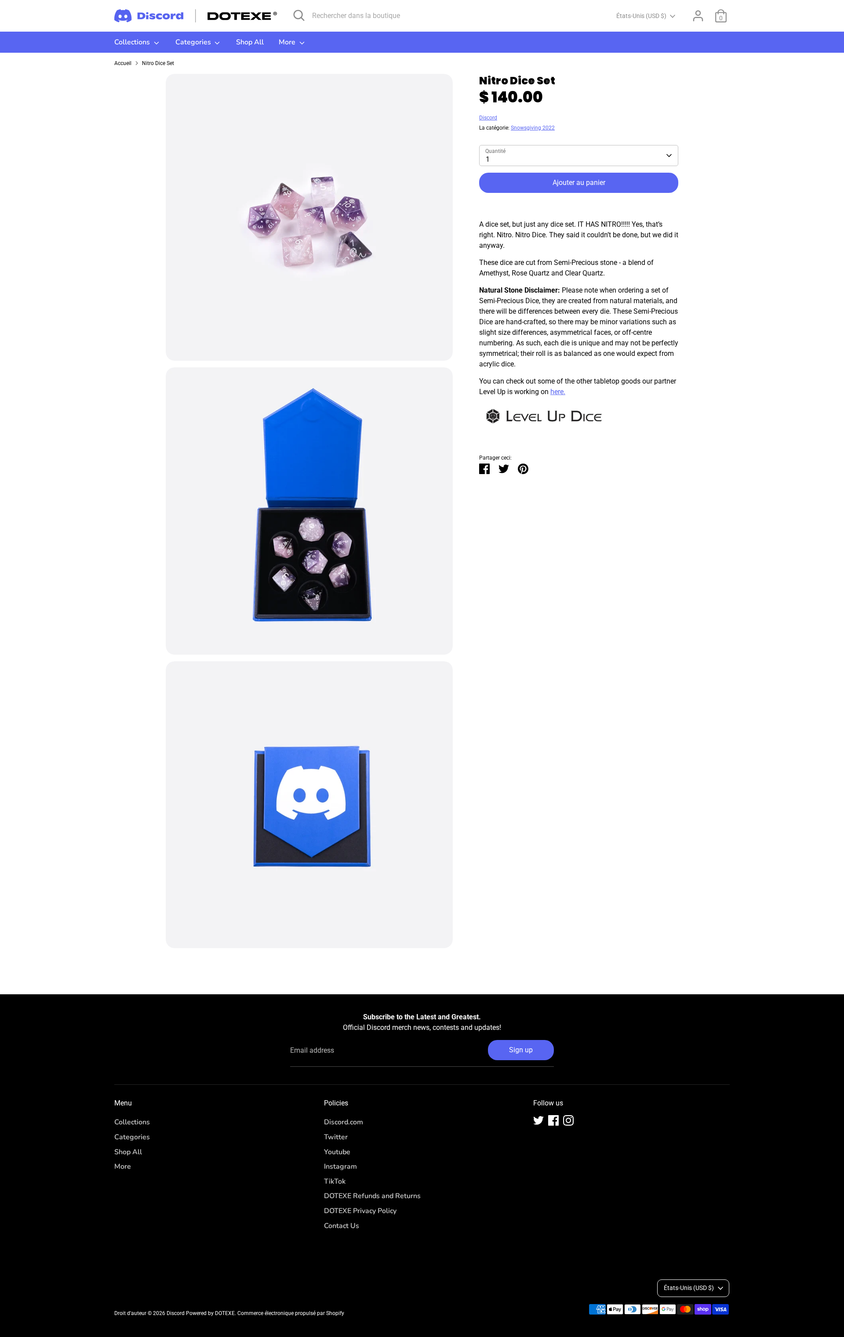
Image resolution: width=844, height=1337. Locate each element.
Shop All (250, 42)
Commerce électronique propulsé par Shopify (290, 1313)
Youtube (337, 1152)
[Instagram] (568, 1120)
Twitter (336, 1137)
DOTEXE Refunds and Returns (372, 1196)
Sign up (521, 1050)
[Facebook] (553, 1120)
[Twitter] (538, 1120)
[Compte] (698, 16)
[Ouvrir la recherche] (299, 15)
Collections (133, 42)
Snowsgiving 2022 (533, 128)
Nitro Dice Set (158, 63)
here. (557, 392)
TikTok (335, 1181)
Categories (194, 42)
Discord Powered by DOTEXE (201, 1313)
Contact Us (341, 1226)
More (288, 42)
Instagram (340, 1166)
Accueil (122, 63)
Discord (488, 118)
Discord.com (343, 1122)
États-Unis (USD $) (641, 15)
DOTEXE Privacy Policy (360, 1211)
